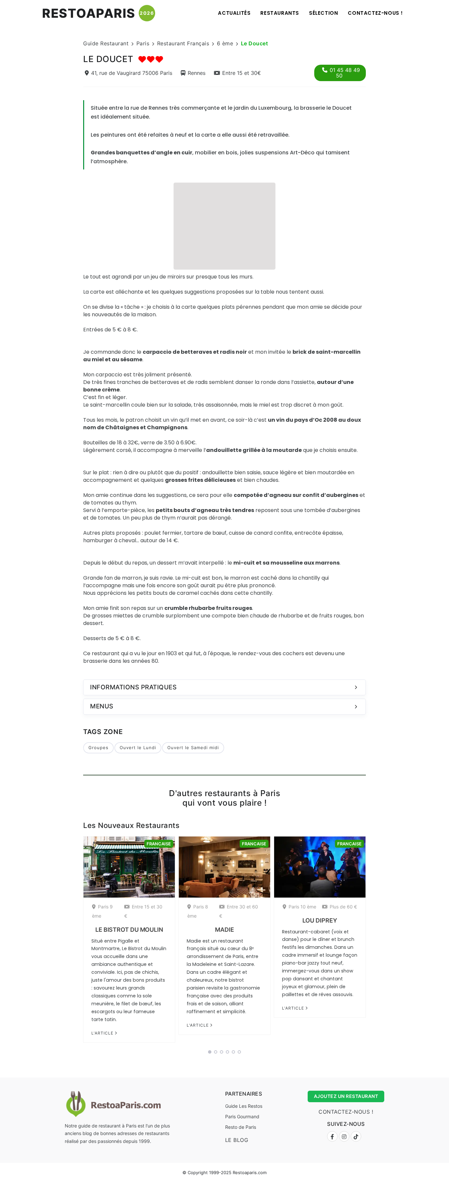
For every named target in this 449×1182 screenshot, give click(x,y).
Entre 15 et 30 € (143, 911)
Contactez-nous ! (375, 13)
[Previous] (74, 941)
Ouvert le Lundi (138, 747)
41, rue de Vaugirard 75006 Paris (131, 73)
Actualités (234, 13)
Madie (224, 929)
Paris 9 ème (102, 911)
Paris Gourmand (242, 1116)
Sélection (323, 13)
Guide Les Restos (243, 1106)
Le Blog (236, 1140)
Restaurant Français (183, 43)
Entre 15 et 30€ (241, 73)
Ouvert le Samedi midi (193, 747)
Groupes (98, 747)
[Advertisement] (224, 225)
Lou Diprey (319, 920)
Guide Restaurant (106, 43)
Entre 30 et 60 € (238, 911)
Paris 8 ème (197, 911)
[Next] (374, 941)
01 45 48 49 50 (345, 73)
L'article (103, 1033)
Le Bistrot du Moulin (129, 929)
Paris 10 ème (302, 906)
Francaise (159, 843)
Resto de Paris (240, 1127)
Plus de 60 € (343, 906)
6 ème (225, 43)
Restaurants (279, 13)
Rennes (196, 73)
